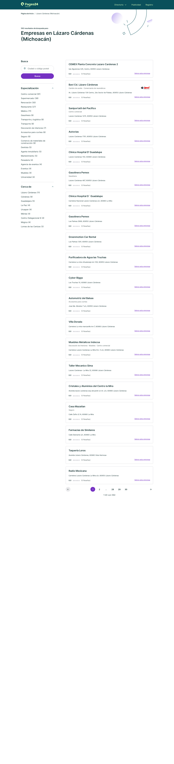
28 (113, 489)
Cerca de (26, 186)
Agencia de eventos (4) (31, 164)
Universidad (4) (28, 177)
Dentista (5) (26, 147)
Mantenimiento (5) (29, 156)
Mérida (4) (25, 214)
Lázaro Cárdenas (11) (30, 192)
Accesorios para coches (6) (33, 132)
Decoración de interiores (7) (33, 128)
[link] (109, 68)
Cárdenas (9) (27, 197)
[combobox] (37, 68)
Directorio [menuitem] (118, 5)
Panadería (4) (27, 160)
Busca (37, 76)
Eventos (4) (26, 168)
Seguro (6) (26, 136)
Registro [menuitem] (149, 5)
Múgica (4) (26, 222)
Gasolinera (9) (27, 115)
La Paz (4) (25, 205)
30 (126, 489)
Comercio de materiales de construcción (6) (33, 142)
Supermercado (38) (29, 98)
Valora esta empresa (142, 73)
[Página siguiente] (150, 489)
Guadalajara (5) (28, 201)
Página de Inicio (27, 14)
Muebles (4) (26, 173)
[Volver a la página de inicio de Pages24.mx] (29, 4)
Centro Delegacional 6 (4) (32, 218)
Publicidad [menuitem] (136, 5)
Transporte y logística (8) (32, 119)
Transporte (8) (27, 124)
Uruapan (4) (26, 209)
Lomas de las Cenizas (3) (32, 226)
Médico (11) (26, 111)
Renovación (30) (28, 102)
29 (119, 489)
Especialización (30, 88)
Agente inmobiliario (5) (31, 151)
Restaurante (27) (28, 107)
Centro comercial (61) (30, 94)
